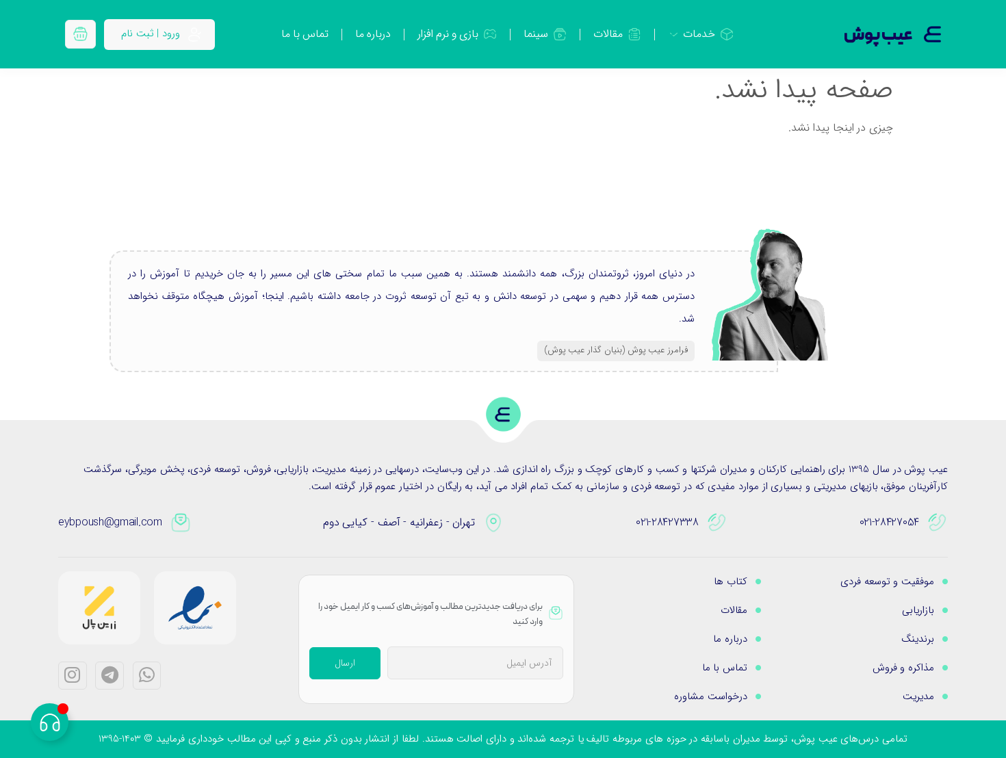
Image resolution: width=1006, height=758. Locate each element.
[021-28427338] (717, 522)
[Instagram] (72, 676)
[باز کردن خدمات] (674, 34)
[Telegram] (109, 676)
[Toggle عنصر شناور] (49, 722)
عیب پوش (878, 36)
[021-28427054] (937, 522)
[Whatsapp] (147, 676)
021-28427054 (889, 522)
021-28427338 (667, 522)
